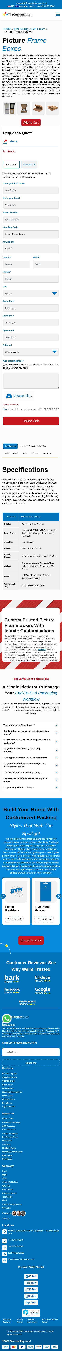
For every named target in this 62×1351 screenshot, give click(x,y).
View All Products (31, 940)
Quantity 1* (8, 301)
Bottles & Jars (7, 1119)
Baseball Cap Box (9, 1074)
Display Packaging (10, 1133)
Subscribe (31, 1063)
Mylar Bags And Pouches (12, 1152)
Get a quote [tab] (11, 164)
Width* (36, 257)
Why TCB (6, 1186)
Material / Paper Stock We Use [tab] (33, 446)
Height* (7, 272)
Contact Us (7, 1213)
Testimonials (7, 1197)
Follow (32, 1276)
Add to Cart (31, 122)
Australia (23, 6)
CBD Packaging (8, 1126)
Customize (13, 919)
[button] (3, 896)
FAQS (4, 1200)
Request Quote (31, 421)
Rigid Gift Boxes (8, 1107)
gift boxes (42, 650)
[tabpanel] (31, 298)
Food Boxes (7, 1141)
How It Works (7, 1189)
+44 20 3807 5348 (45, 6)
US (12, 6)
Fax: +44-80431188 (16, 1253)
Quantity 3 (8, 330)
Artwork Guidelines (10, 1182)
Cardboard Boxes (9, 1077)
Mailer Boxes (7, 1096)
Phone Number (10, 212)
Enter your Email (11, 198)
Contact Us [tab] (29, 164)
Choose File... (23, 395)
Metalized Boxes (9, 1148)
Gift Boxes (38, 29)
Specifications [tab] (10, 446)
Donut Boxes (7, 1085)
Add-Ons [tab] (47, 453)
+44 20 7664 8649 (15, 1246)
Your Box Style (10, 227)
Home (7, 29)
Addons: (7, 345)
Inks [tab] (25, 453)
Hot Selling (21, 29)
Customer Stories (9, 1193)
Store (4, 1175)
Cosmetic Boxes (8, 1130)
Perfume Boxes (8, 1099)
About (4, 1178)
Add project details (13, 361)
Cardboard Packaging (11, 1122)
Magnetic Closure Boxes (12, 1092)
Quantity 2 (8, 316)
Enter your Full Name (14, 183)
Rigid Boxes (7, 1159)
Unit (5, 286)
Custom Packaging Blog (12, 1204)
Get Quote (6, 1208)
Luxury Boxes (7, 1088)
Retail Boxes (7, 1155)
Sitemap (5, 1219)
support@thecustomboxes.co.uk (31, 3)
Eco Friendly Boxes (10, 1137)
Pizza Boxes (7, 1103)
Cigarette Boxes (8, 1081)
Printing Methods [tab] (12, 453)
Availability (8, 242)
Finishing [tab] (35, 453)
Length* (7, 257)
